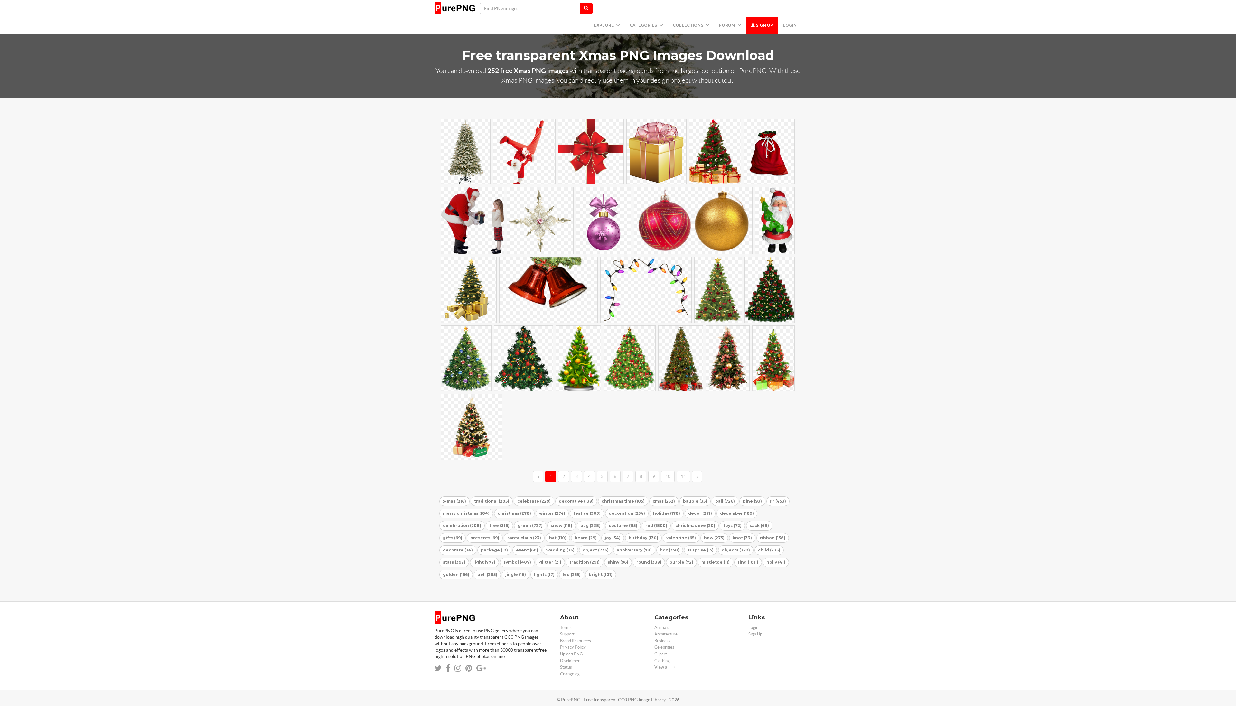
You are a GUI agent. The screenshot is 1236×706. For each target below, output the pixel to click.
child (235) (769, 550)
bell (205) (487, 574)
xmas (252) (664, 501)
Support (567, 634)
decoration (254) (627, 513)
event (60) (527, 550)
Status (566, 667)
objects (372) (736, 550)
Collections (688, 25)
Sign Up (764, 25)
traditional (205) (491, 501)
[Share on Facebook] (448, 668)
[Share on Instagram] (457, 668)
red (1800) (656, 525)
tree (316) (499, 525)
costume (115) (623, 525)
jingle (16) (515, 574)
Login (790, 25)
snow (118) (561, 525)
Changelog (570, 674)
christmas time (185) (623, 501)
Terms (566, 627)
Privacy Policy (573, 647)
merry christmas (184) (466, 513)
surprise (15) (701, 550)
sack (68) (759, 525)
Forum (727, 25)
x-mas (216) (454, 501)
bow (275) (714, 537)
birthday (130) (643, 537)
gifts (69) (452, 537)
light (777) (484, 562)
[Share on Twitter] (438, 668)
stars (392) (454, 562)
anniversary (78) (634, 550)
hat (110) (557, 537)
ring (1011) (748, 562)
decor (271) (700, 513)
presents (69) (484, 537)
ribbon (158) (772, 537)
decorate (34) (458, 550)
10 (667, 476)
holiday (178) (666, 513)
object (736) (596, 550)
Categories (644, 25)
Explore (604, 25)
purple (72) (681, 562)
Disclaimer (570, 660)
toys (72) (732, 525)
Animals (661, 627)
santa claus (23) (524, 537)
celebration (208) (462, 525)
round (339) (648, 562)
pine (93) (752, 501)
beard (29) (586, 537)
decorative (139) (576, 501)
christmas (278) (514, 513)
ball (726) (725, 501)
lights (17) (544, 574)
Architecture (666, 634)
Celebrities (664, 647)
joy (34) (613, 537)
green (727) (530, 525)
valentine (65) (681, 537)
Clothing (662, 660)
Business (662, 640)
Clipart (660, 654)
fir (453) (778, 501)
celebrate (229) (534, 501)
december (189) (737, 513)
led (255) (572, 574)
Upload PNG (571, 654)
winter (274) (552, 513)
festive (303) (587, 513)
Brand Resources (575, 640)
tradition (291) (584, 562)
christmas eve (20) (695, 525)
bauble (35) (695, 501)
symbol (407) (517, 562)
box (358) (669, 550)
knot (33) (742, 537)
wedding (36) (560, 550)
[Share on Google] (481, 668)
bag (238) (590, 525)
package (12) (494, 550)
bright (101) (601, 574)
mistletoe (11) (715, 562)
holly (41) (775, 562)
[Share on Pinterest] (468, 668)
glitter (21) (550, 562)
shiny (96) (618, 562)
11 (683, 476)
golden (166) (456, 574)
